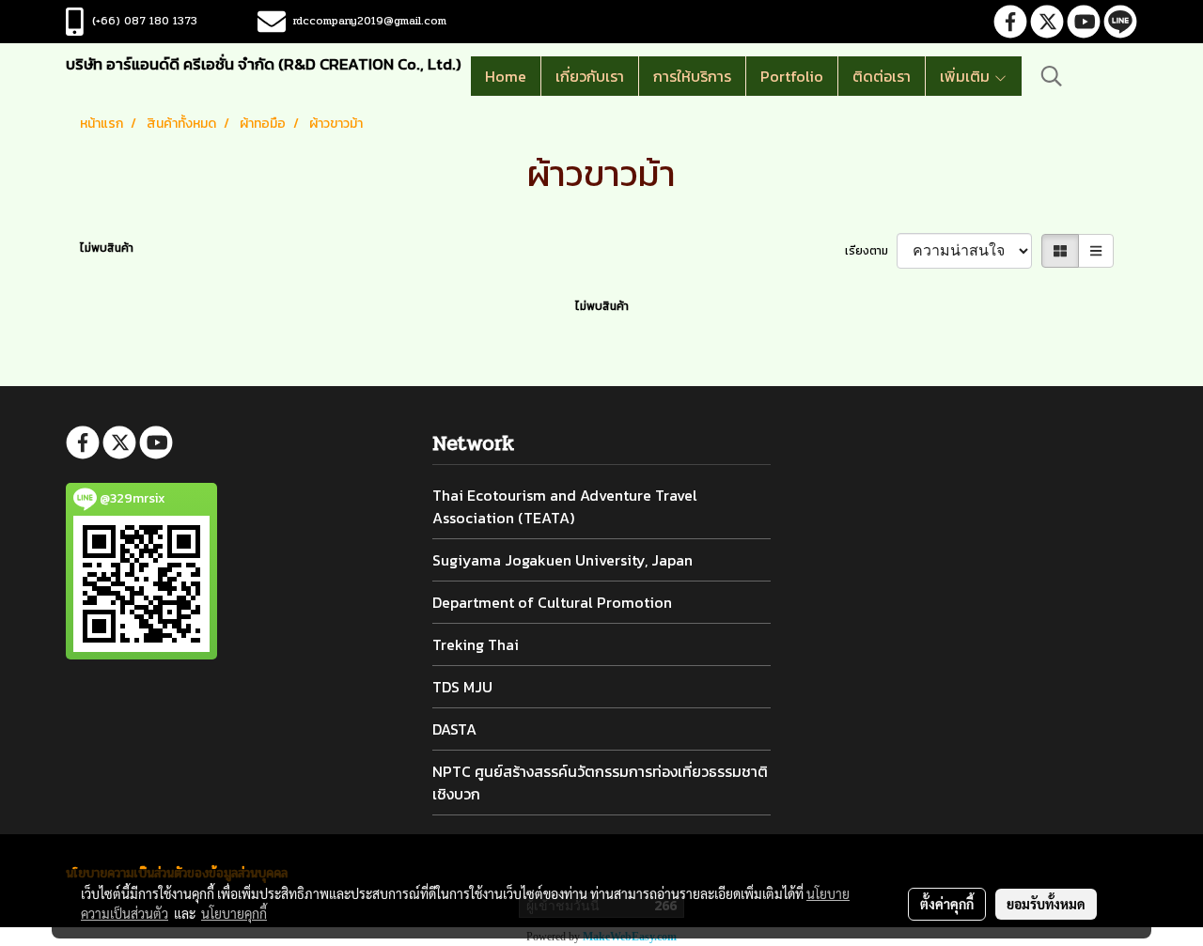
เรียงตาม (871, 250)
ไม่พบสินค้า (106, 248)
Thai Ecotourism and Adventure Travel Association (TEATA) (564, 506)
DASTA (454, 729)
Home (505, 76)
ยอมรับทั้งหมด (1046, 903)
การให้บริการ (692, 76)
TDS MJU (462, 686)
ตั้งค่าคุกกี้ (947, 903)
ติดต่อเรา (881, 76)
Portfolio (791, 76)
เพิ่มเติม (966, 76)
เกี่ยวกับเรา (589, 76)
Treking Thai (475, 644)
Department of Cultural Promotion (552, 602)
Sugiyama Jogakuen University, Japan (562, 560)
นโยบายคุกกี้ (234, 913)
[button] (1051, 76)
